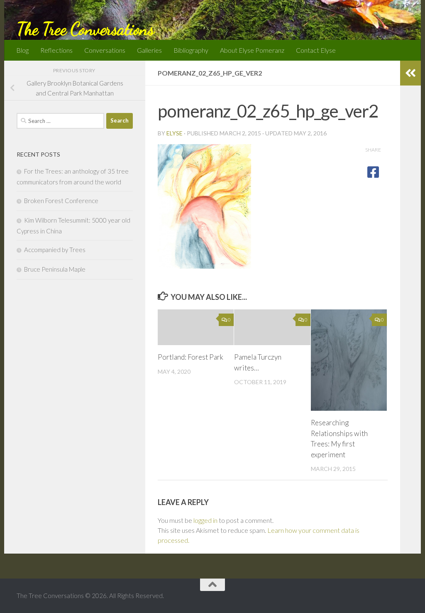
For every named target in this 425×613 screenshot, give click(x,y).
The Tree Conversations (85, 28)
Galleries (149, 50)
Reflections (56, 50)
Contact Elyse (316, 50)
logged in (205, 520)
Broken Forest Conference (61, 200)
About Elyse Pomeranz (252, 50)
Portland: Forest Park (190, 357)
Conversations (104, 50)
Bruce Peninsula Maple (54, 269)
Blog (22, 50)
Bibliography (190, 50)
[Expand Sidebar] (410, 73)
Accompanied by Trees (54, 249)
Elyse (174, 133)
